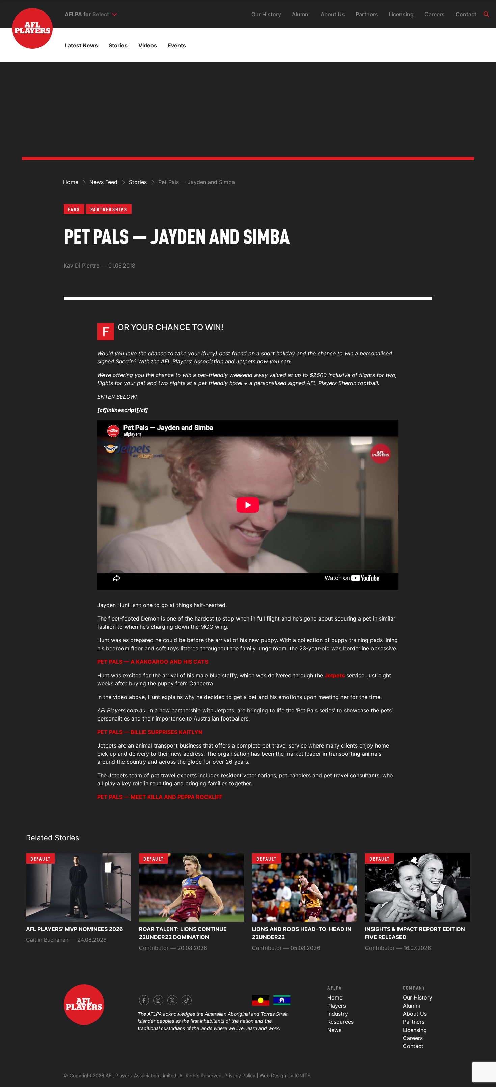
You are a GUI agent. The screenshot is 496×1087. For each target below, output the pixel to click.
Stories (118, 45)
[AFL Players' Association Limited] (26, 18)
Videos (147, 45)
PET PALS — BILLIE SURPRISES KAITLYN (149, 732)
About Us (333, 14)
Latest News (81, 45)
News (334, 1030)
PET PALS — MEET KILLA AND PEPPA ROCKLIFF (159, 796)
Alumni (301, 14)
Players (336, 1005)
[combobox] (104, 14)
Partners (367, 14)
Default (40, 858)
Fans (74, 209)
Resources (340, 1021)
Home (334, 997)
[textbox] (100, 14)
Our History (266, 14)
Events (177, 45)
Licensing (401, 14)
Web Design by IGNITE (285, 1075)
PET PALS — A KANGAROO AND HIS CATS (152, 661)
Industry (337, 1013)
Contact (466, 14)
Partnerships (108, 209)
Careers (434, 14)
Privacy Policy (239, 1075)
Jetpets (335, 675)
